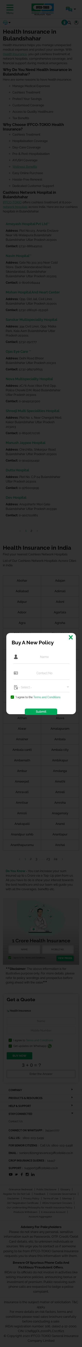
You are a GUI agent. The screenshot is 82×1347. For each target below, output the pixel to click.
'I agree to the (37, 697)
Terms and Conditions (46, 697)
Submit (41, 711)
